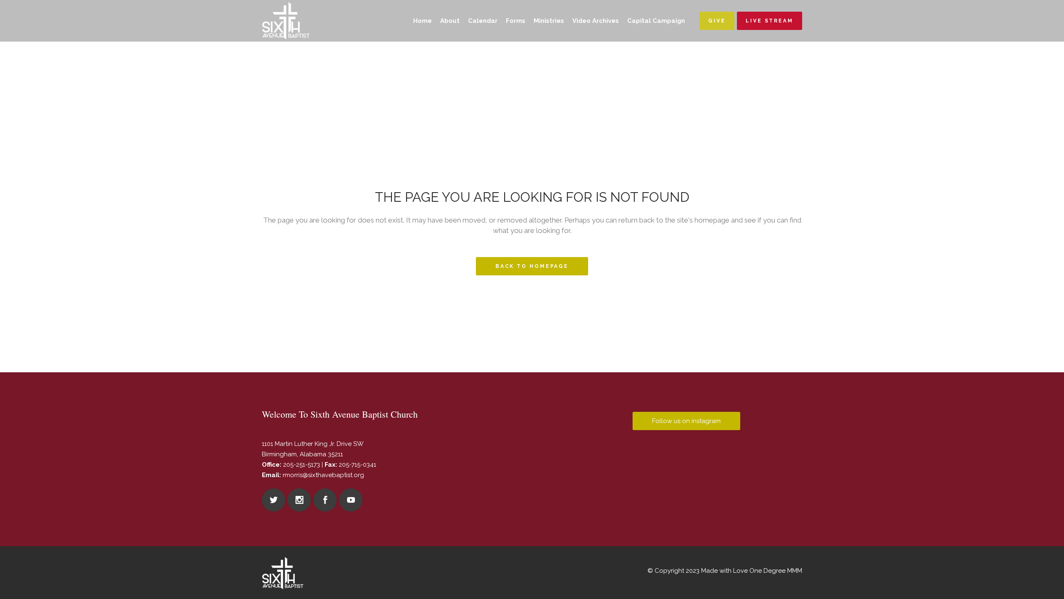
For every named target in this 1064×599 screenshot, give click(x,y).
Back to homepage (532, 266)
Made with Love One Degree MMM (751, 570)
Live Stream (769, 21)
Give (717, 21)
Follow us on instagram (686, 421)
